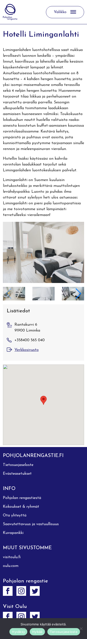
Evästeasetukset (17, 474)
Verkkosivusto (26, 350)
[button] (78, 293)
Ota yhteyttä (14, 515)
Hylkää (37, 632)
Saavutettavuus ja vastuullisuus (31, 524)
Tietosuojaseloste (18, 465)
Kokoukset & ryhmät (21, 507)
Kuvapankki (13, 533)
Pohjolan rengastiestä (22, 498)
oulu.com (10, 566)
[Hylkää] (81, 628)
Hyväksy (18, 632)
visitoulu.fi (12, 557)
